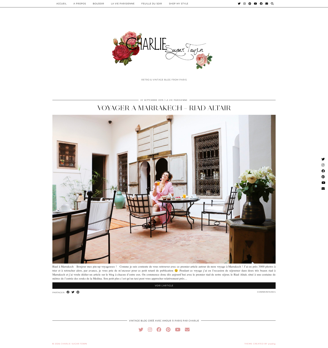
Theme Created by (260, 343)
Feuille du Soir (151, 3)
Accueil (61, 3)
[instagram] (150, 329)
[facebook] (159, 329)
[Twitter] (239, 3)
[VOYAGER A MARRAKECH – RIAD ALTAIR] (164, 262)
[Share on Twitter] (73, 292)
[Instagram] (244, 3)
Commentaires (266, 292)
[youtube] (177, 329)
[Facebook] (261, 3)
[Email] (266, 3)
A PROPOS (79, 3)
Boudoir (98, 3)
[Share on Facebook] (68, 292)
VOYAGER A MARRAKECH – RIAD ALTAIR (164, 108)
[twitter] (141, 329)
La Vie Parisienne (123, 3)
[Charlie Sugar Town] (164, 48)
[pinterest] (168, 329)
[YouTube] (255, 3)
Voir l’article (164, 285)
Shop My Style (178, 3)
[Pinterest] (249, 3)
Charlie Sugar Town (74, 343)
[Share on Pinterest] (78, 292)
